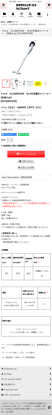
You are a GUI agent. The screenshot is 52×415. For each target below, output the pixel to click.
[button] (3, 6)
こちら (10, 411)
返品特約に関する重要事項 (14, 145)
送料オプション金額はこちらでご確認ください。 (23, 123)
